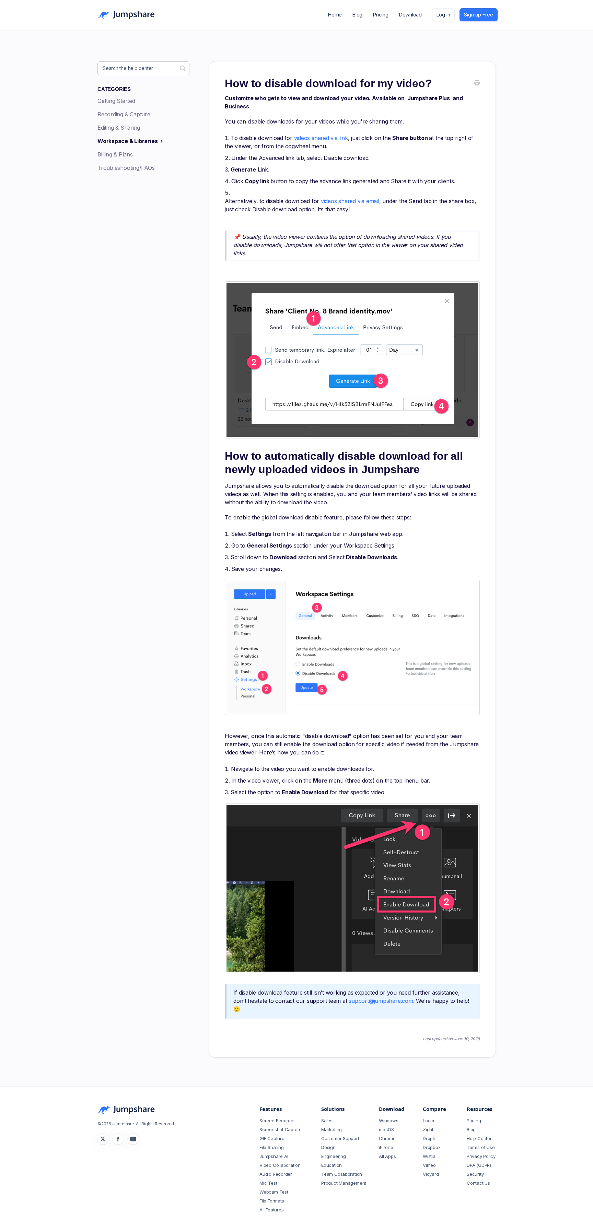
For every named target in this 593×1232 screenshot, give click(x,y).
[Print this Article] (477, 83)
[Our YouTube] (133, 1139)
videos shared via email (350, 201)
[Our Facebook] (118, 1139)
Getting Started (116, 100)
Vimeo (429, 1165)
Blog (357, 14)
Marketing (331, 1129)
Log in (443, 14)
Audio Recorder (275, 1174)
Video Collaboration (280, 1165)
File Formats (271, 1201)
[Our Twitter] (102, 1139)
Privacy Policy (481, 1156)
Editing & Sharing (118, 127)
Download (410, 14)
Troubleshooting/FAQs (126, 167)
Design (328, 1147)
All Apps (387, 1156)
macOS (386, 1129)
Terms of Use (481, 1147)
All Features (271, 1209)
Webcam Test (273, 1192)
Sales (327, 1120)
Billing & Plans (115, 154)
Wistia (429, 1156)
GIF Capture (271, 1138)
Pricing (380, 14)
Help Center (479, 1138)
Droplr (429, 1138)
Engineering (333, 1156)
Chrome (387, 1138)
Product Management (343, 1183)
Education (331, 1165)
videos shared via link (321, 137)
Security (475, 1174)
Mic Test (268, 1183)
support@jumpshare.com (381, 1000)
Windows (388, 1120)
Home (335, 14)
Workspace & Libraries (128, 141)
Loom (428, 1120)
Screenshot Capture (280, 1129)
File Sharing (271, 1147)
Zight (428, 1129)
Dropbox (431, 1147)
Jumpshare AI (273, 1156)
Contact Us (478, 1183)
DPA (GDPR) (479, 1165)
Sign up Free (478, 14)
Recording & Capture (123, 114)
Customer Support (340, 1138)
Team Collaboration (341, 1174)
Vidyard (431, 1174)
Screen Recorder (277, 1120)
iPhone (386, 1147)
